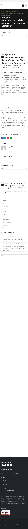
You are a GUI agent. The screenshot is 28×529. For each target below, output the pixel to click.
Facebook (2, 138)
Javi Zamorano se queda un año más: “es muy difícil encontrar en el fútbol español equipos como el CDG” (15, 186)
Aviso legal (5, 525)
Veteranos (5, 227)
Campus (5, 200)
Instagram (8, 465)
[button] (23, 6)
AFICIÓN (5, 67)
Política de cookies (7, 524)
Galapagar (18, 67)
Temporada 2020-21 (12, 69)
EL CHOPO (12, 67)
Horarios (5, 217)
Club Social (5, 206)
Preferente (4, 69)
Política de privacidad (17, 524)
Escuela (4, 211)
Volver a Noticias (7, 33)
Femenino (5, 214)
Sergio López (8, 65)
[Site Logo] (10, 6)
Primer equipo (17, 65)
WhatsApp (11, 138)
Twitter (5, 138)
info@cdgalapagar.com (8, 490)
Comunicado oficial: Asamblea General (12, 244)
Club (4, 203)
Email (8, 138)
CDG (9, 67)
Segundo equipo (7, 222)
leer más (7, 192)
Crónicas (5, 208)
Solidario (5, 225)
